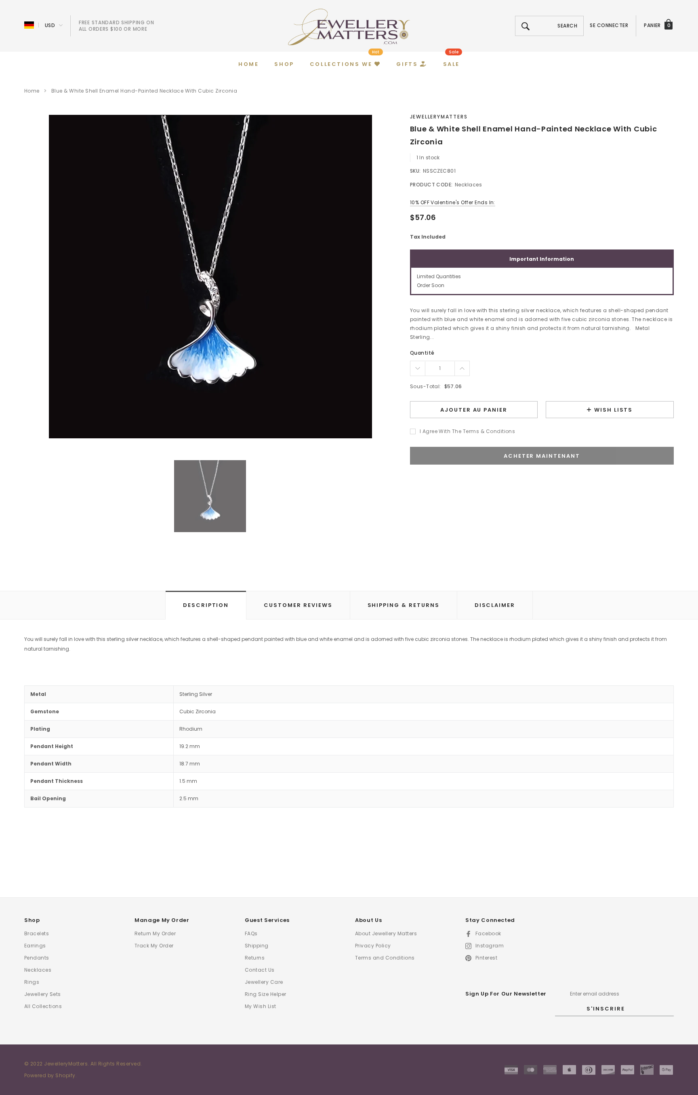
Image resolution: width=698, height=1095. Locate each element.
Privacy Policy (373, 945)
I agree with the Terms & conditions (467, 431)
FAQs (251, 933)
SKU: (415, 170)
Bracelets (36, 933)
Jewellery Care (264, 982)
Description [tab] (206, 605)
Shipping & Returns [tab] (403, 605)
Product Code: (431, 184)
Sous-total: (425, 386)
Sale (453, 52)
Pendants (36, 957)
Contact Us (260, 969)
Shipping (257, 945)
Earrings (35, 945)
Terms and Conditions (385, 957)
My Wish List (260, 1006)
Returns (255, 957)
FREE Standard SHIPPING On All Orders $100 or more (116, 25)
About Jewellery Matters (386, 933)
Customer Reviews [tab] (298, 605)
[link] (210, 496)
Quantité (422, 352)
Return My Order (155, 933)
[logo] (349, 26)
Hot (375, 52)
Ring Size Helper (265, 994)
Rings (31, 982)
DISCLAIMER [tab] (495, 605)
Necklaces (37, 969)
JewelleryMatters (439, 116)
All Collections (43, 1006)
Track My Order (154, 945)
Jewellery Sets (42, 994)
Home (32, 90)
